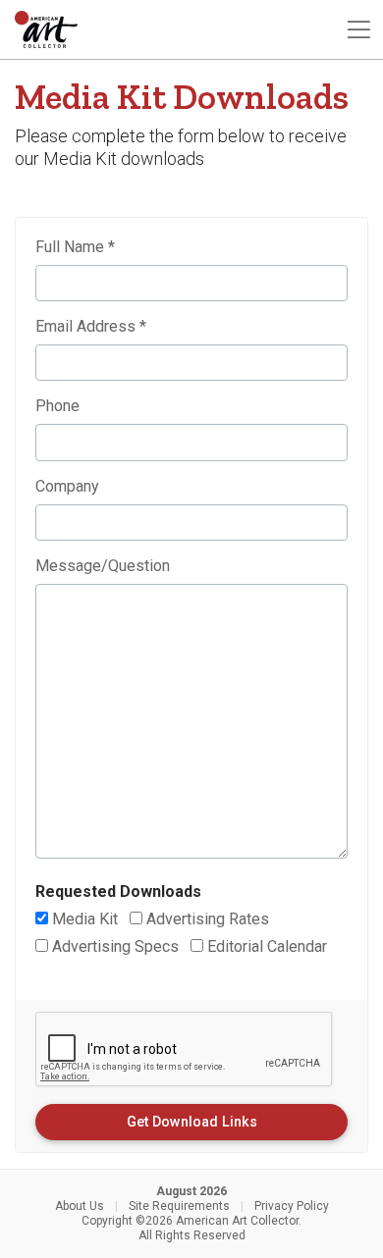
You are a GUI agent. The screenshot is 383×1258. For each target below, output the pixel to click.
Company (67, 486)
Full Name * (75, 246)
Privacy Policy (291, 1206)
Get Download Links (192, 1122)
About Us (79, 1206)
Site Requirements (179, 1206)
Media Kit (83, 919)
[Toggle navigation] (358, 30)
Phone (57, 405)
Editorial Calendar (265, 946)
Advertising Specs (113, 946)
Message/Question (102, 565)
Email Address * (90, 326)
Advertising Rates (205, 919)
